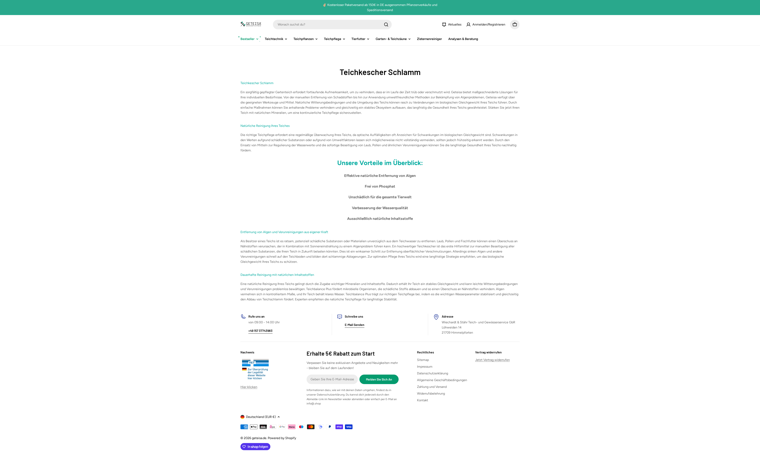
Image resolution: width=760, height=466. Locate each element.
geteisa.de (259, 438)
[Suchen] (386, 24)
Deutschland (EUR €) (261, 417)
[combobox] (332, 24)
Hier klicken (248, 387)
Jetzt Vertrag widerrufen (492, 360)
